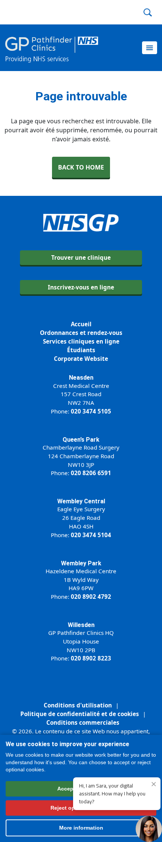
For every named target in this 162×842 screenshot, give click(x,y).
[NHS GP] (52, 47)
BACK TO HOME (81, 167)
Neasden (81, 377)
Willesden (81, 624)
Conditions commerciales (82, 722)
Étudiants (81, 350)
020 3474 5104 (91, 535)
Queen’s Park (81, 439)
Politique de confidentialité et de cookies (79, 714)
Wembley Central (81, 501)
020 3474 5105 (91, 411)
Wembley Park (81, 563)
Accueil (81, 324)
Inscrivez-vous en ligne (81, 287)
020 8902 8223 (91, 658)
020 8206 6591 (91, 473)
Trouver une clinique (81, 257)
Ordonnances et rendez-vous (81, 332)
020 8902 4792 (91, 596)
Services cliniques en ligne (81, 341)
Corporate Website (81, 358)
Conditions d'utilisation (78, 705)
